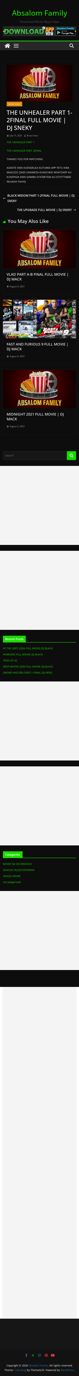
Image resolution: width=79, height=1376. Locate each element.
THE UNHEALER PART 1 (21, 142)
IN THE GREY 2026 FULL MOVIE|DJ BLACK (28, 648)
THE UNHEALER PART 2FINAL (24, 150)
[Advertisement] (39, 505)
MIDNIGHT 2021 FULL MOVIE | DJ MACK (35, 416)
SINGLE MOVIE (14, 104)
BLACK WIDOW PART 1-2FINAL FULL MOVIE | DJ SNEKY (41, 198)
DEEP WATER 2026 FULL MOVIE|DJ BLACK (28, 666)
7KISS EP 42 (10, 660)
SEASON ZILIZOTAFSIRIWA (19, 870)
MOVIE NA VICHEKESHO (17, 864)
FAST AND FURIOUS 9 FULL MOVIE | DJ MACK (37, 346)
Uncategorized (12, 882)
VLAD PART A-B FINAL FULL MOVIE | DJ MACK (38, 277)
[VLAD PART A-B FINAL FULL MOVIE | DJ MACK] (39, 232)
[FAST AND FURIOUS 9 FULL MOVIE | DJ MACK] (39, 302)
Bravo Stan (32, 135)
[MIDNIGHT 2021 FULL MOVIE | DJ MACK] (39, 372)
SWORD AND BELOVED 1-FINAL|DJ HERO (27, 672)
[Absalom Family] (7, 45)
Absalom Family (39, 13)
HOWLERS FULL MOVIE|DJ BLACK (23, 654)
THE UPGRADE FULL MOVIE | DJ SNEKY (44, 210)
